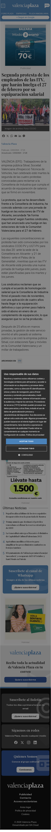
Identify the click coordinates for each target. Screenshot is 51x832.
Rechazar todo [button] (26, 448)
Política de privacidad (35, 435)
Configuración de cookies (14, 435)
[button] (25, 455)
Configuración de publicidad (16, 428)
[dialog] (25, 415)
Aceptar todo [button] (26, 441)
